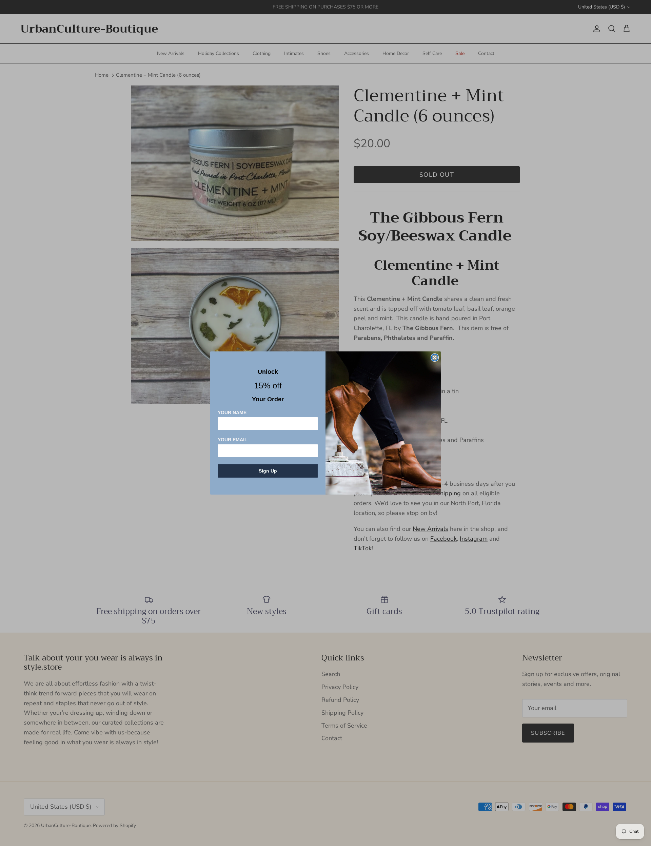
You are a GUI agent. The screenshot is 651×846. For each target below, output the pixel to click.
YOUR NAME (232, 412)
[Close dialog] (434, 357)
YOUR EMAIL (233, 439)
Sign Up (268, 471)
